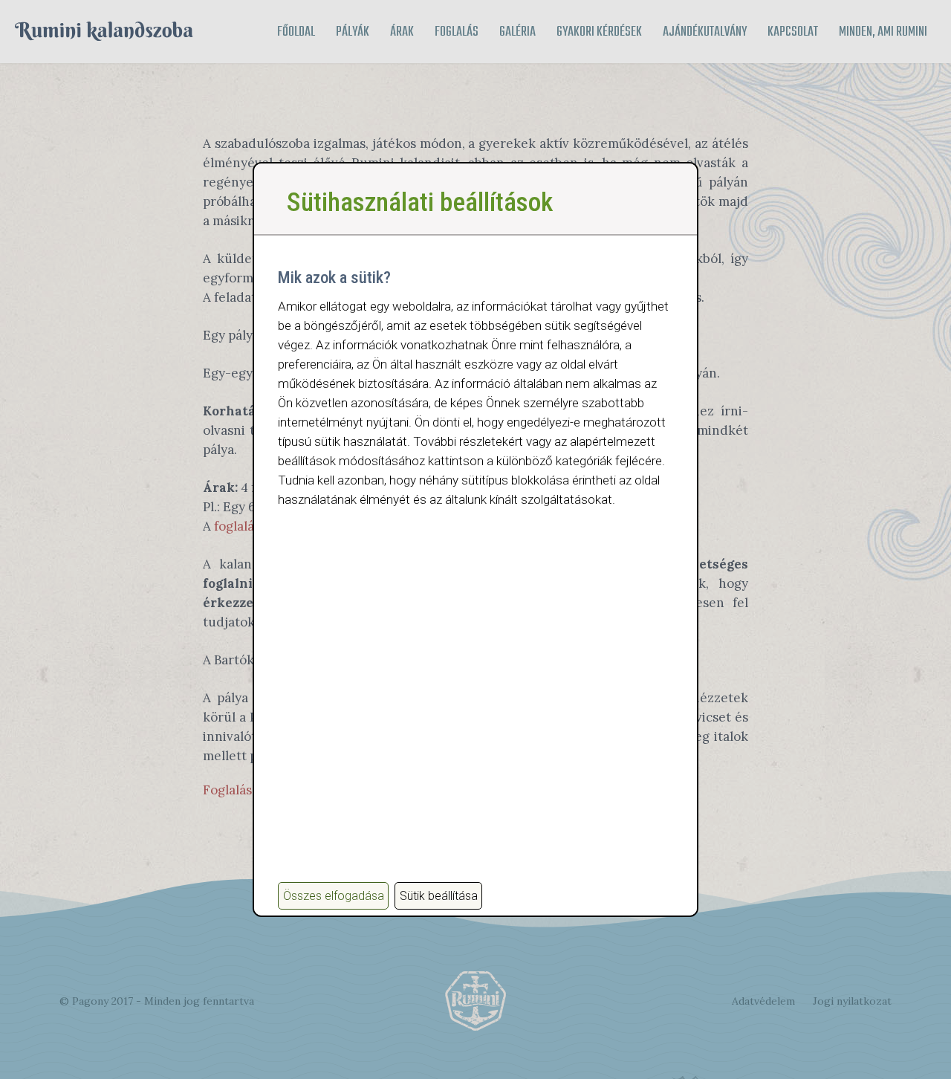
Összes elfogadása (333, 896)
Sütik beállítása (439, 896)
